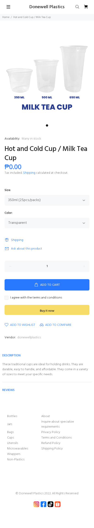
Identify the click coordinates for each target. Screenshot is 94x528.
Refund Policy (50, 443)
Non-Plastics (15, 459)
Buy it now (47, 311)
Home (5, 17)
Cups (10, 437)
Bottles (12, 416)
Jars (9, 424)
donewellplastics (29, 337)
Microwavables (17, 448)
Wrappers (13, 454)
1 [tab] (47, 125)
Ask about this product (26, 248)
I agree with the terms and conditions (36, 297)
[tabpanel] (47, 75)
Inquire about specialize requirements (57, 424)
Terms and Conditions (56, 437)
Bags (10, 432)
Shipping (29, 173)
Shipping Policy (52, 448)
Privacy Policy (50, 432)
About (45, 416)
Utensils (12, 443)
